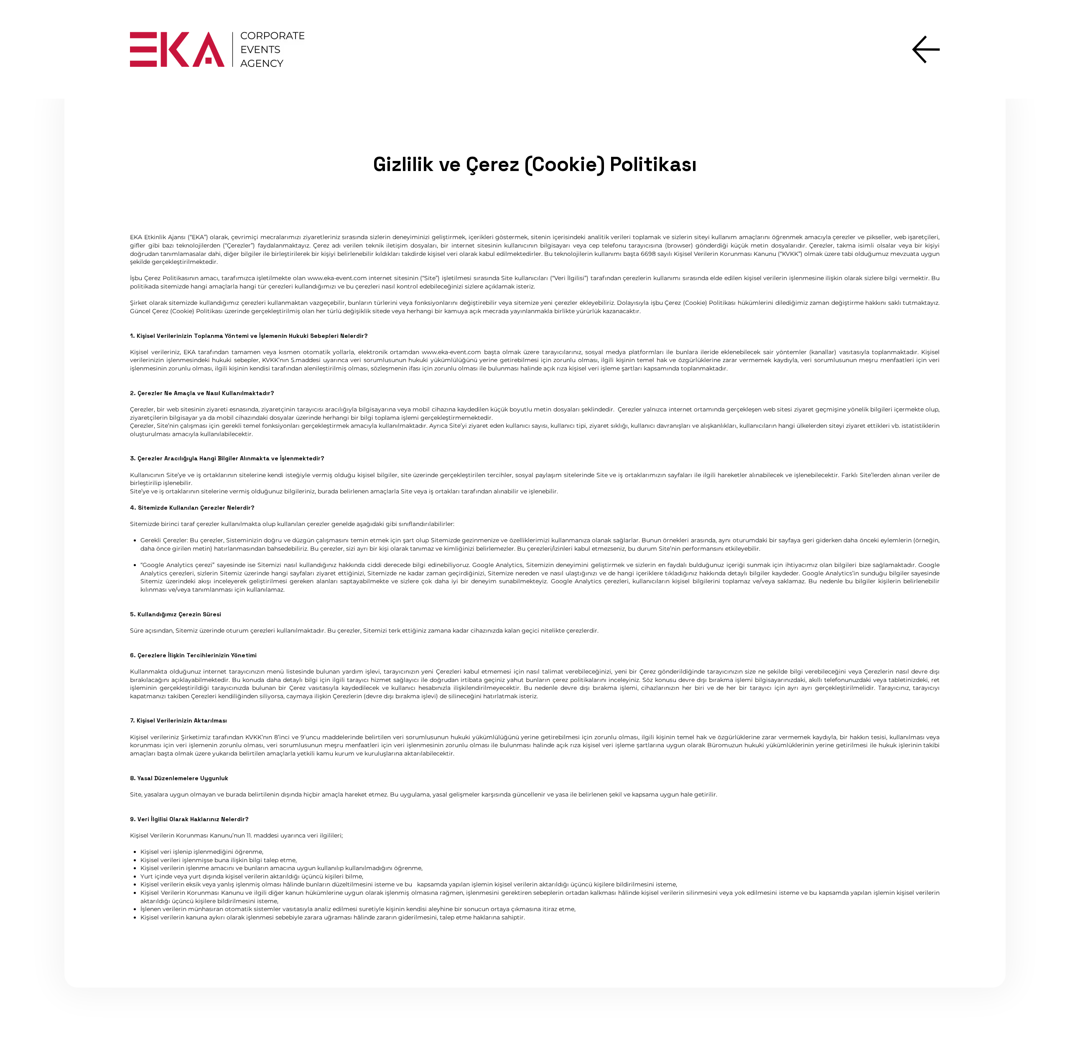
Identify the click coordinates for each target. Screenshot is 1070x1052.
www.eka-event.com (337, 278)
